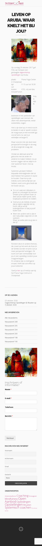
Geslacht (8, 474)
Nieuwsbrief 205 (11, 326)
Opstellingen (14, 504)
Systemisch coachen (18, 507)
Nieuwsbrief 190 (11, 341)
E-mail (8, 398)
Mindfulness (11, 498)
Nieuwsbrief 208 (11, 322)
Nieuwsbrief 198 (11, 337)
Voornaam (8, 451)
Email (7, 466)
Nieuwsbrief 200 (11, 333)
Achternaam (9, 458)
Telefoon (9, 407)
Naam (8, 389)
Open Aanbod (15, 500)
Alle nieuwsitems (11, 318)
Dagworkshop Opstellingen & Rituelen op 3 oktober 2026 (20, 304)
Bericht (9, 416)
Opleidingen (24, 501)
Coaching (22, 496)
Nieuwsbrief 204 (11, 330)
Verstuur (10, 438)
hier (18, 270)
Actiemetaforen (10, 496)
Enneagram (33, 496)
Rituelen (27, 504)
